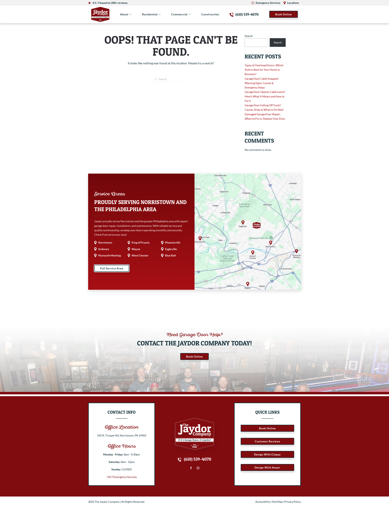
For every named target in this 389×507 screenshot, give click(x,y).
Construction (210, 14)
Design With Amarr (267, 467)
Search (249, 36)
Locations (293, 2)
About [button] (124, 14)
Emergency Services (268, 2)
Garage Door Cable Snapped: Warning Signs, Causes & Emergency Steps (262, 83)
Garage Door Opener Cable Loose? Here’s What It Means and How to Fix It (265, 96)
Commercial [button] (179, 14)
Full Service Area (111, 268)
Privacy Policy (292, 501)
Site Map (277, 501)
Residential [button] (150, 14)
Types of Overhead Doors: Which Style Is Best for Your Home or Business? (264, 70)
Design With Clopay (267, 454)
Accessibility (262, 501)
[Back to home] (100, 14)
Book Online (283, 14)
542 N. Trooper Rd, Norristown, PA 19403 (121, 435)
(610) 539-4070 (247, 14)
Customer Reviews (267, 441)
